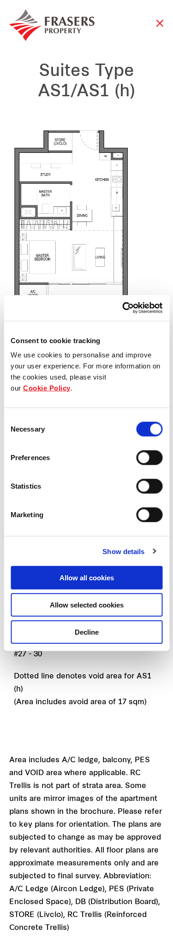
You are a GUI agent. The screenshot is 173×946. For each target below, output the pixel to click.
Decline (87, 632)
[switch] (149, 457)
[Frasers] (52, 25)
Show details (123, 551)
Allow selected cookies (87, 604)
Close (160, 28)
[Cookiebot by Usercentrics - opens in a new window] (123, 308)
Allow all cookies (87, 578)
